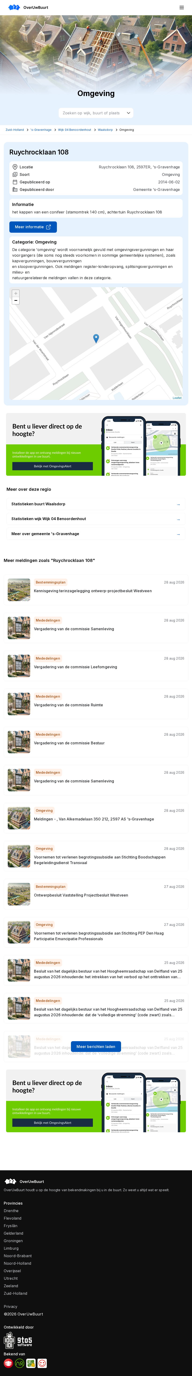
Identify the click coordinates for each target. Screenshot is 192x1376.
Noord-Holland (17, 1263)
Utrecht (11, 1278)
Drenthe (11, 1210)
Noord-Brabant (18, 1255)
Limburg (11, 1248)
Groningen (13, 1240)
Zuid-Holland (15, 1293)
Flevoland (12, 1218)
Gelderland (13, 1233)
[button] (96, 339)
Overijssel (12, 1270)
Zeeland (11, 1285)
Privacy (10, 1306)
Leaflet (177, 398)
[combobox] (96, 113)
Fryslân (10, 1225)
